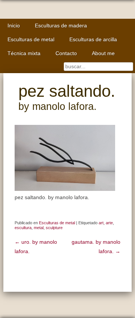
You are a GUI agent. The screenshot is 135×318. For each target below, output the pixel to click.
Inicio (14, 25)
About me (103, 53)
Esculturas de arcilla (93, 39)
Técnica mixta (24, 53)
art (101, 222)
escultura (23, 227)
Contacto (66, 53)
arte (109, 222)
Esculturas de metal (31, 39)
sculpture (54, 227)
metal (39, 227)
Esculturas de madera (61, 25)
